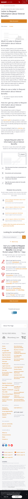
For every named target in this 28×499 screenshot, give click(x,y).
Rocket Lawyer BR (8, 457)
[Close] (26, 494)
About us (4, 432)
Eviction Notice (18, 369)
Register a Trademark (7, 389)
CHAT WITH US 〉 (19, 408)
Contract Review (6, 357)
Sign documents (6, 355)
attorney (20, 128)
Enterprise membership (5, 408)
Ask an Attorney (6, 359)
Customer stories (6, 426)
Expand (23, 154)
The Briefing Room (7, 368)
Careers (4, 417)
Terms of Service (11, 487)
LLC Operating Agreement (17, 356)
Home (3, 346)
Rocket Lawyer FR (8, 455)
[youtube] (12, 446)
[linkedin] (6, 446)
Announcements (6, 435)
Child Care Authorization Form (19, 396)
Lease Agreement (18, 367)
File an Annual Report (7, 394)
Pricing (4, 348)
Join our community (7, 424)
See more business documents (19, 359)
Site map (4, 370)
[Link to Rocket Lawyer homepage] (6, 2)
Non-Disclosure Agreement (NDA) (18, 346)
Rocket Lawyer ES (21, 452)
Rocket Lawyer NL (21, 455)
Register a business (7, 383)
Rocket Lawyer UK (8, 452)
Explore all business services (7, 400)
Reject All (6, 496)
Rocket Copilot (7, 120)
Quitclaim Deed (18, 375)
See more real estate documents (19, 377)
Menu (24, 2)
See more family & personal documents (19, 400)
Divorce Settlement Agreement (19, 393)
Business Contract (18, 350)
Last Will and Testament (17, 387)
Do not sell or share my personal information (7, 374)
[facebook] (3, 446)
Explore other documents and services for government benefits (14, 225)
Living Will (16, 390)
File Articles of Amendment (5, 397)
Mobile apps (5, 363)
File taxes (4, 361)
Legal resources (6, 366)
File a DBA (4, 392)
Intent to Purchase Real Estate (19, 372)
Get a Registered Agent (8, 385)
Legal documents (6, 353)
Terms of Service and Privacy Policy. (13, 494)
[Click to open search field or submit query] (19, 2)
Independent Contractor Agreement (20, 352)
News (3, 437)
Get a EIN (4, 387)
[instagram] (9, 446)
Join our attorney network (6, 414)
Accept (16, 496)
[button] (1, 5)
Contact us (5, 439)
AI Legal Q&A (5, 350)
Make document (14, 21)
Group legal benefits (7, 411)
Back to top (15, 241)
